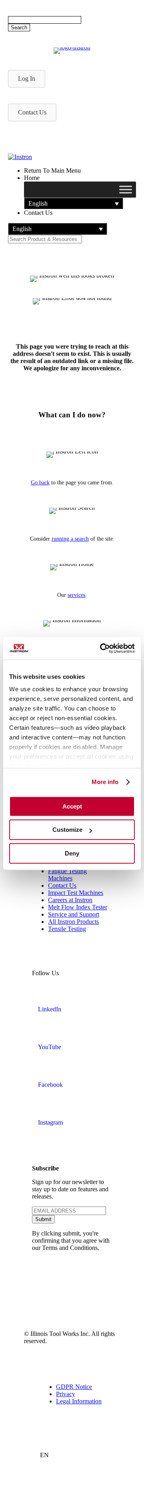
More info (105, 781)
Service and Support (73, 914)
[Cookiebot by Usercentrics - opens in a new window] (101, 648)
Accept (72, 806)
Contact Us (62, 885)
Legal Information (79, 1401)
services (76, 595)
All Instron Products (73, 921)
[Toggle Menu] (125, 189)
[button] (73, 203)
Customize (67, 829)
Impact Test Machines (75, 892)
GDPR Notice (74, 1386)
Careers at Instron (70, 899)
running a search (70, 539)
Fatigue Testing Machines (67, 875)
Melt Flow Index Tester (77, 907)
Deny (72, 853)
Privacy (65, 1394)
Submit (43, 1219)
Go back (40, 483)
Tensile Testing (67, 928)
